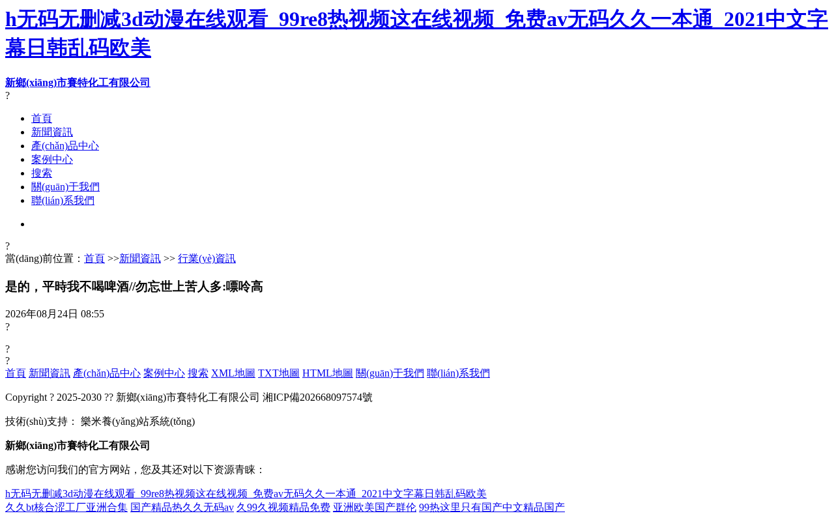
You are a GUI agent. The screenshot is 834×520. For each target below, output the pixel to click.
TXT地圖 (279, 373)
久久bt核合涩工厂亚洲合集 (66, 507)
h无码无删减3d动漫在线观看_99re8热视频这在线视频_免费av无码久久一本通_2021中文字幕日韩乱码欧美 (246, 493)
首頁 (41, 118)
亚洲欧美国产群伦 (374, 507)
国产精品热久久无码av (182, 507)
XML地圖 (233, 373)
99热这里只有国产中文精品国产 (492, 507)
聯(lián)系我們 (62, 200)
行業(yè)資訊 (207, 258)
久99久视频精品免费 (283, 507)
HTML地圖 (327, 373)
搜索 (41, 173)
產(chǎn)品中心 (65, 145)
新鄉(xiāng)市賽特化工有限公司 (78, 82)
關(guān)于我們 (65, 186)
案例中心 (52, 159)
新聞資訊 (52, 131)
